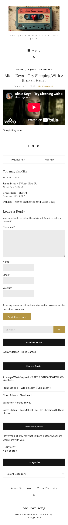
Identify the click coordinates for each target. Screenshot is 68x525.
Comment (9, 227)
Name (7, 261)
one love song (34, 508)
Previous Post (18, 159)
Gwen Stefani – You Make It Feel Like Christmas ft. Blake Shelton (33, 411)
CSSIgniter (34, 517)
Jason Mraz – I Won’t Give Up (20, 183)
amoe (30, 488)
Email (6, 274)
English (31, 69)
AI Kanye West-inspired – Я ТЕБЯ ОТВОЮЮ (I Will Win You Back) (33, 379)
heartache (45, 69)
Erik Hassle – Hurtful (15, 192)
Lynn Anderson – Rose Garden (19, 351)
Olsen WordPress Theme (32, 514)
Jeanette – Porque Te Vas (17, 402)
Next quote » (10, 450)
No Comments (46, 86)
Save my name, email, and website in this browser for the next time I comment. (34, 307)
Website (7, 287)
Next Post (49, 159)
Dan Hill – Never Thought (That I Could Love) (29, 201)
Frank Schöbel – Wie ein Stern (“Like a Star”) (27, 387)
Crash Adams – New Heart (17, 395)
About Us (17, 488)
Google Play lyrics (12, 130)
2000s (19, 69)
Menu (36, 50)
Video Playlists (47, 488)
